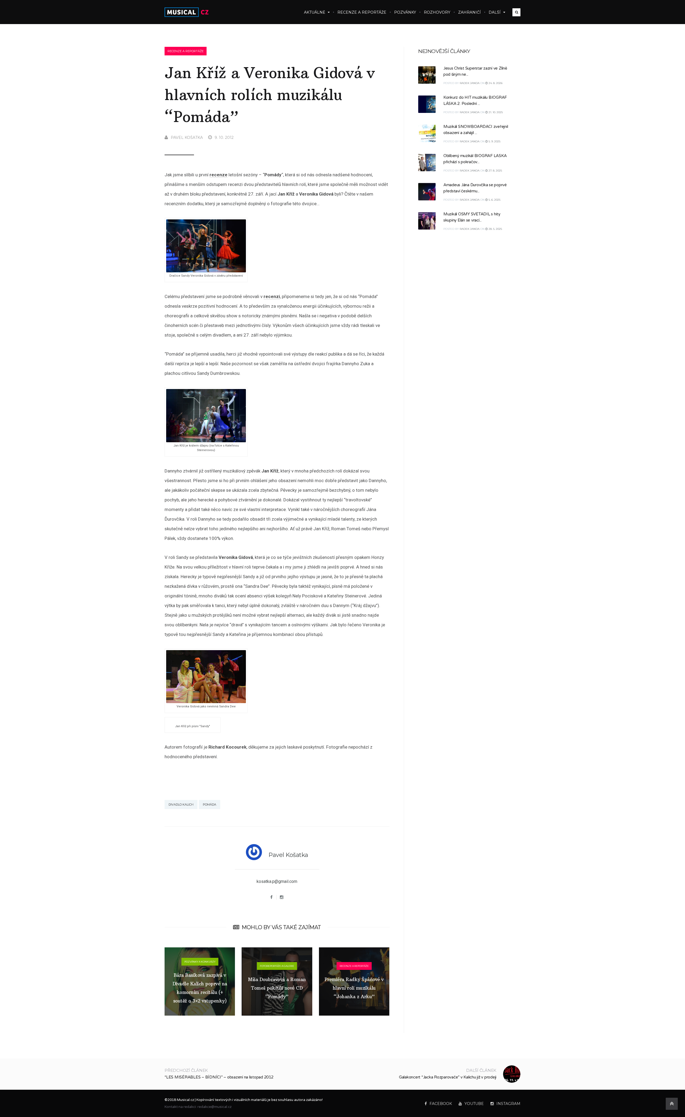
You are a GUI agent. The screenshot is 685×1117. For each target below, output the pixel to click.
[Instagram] (282, 897)
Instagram (508, 1103)
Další (495, 12)
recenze (218, 174)
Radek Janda (470, 83)
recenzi (272, 296)
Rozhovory (437, 12)
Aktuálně (314, 12)
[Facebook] (272, 897)
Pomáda (209, 804)
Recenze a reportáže (361, 12)
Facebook (440, 1103)
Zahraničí (469, 12)
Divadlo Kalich (181, 804)
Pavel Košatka (187, 137)
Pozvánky (405, 12)
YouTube (474, 1103)
